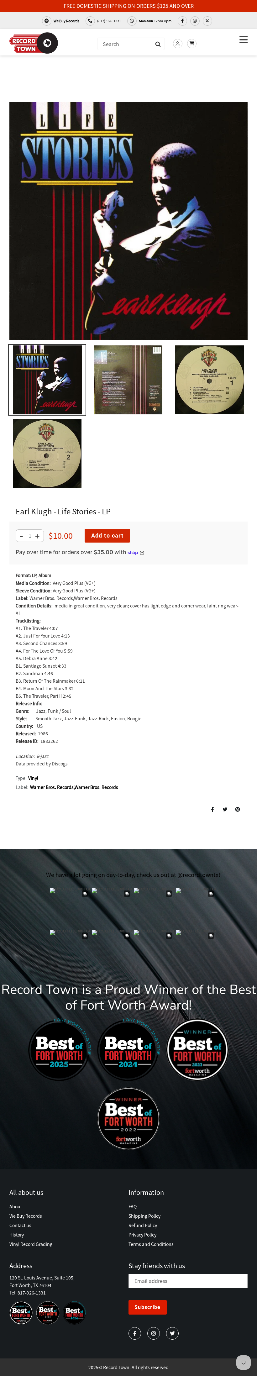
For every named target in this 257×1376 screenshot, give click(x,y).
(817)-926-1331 (109, 20)
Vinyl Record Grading (30, 1244)
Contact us (20, 1225)
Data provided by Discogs (42, 763)
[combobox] (131, 44)
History (16, 1235)
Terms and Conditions (151, 1244)
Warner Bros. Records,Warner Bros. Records (74, 787)
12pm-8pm (155, 20)
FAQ (132, 1206)
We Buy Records (66, 20)
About (15, 1206)
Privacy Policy (142, 1235)
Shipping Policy (144, 1216)
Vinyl (33, 778)
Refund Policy (142, 1225)
